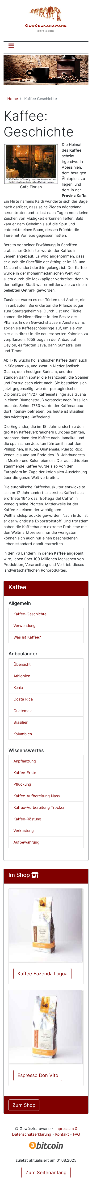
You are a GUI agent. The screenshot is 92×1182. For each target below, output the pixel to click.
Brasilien (20, 722)
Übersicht (22, 664)
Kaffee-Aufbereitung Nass (36, 795)
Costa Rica (23, 699)
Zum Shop (24, 1105)
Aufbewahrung (26, 842)
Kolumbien (22, 733)
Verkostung (23, 830)
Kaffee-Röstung (27, 819)
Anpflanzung (24, 761)
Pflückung (22, 784)
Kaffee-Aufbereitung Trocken (39, 807)
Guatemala (23, 710)
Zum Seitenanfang (46, 1172)
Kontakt (62, 1134)
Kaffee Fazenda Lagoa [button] (42, 973)
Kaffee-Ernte (24, 772)
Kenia (18, 687)
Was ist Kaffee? (27, 637)
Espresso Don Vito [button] (37, 1075)
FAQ (76, 1134)
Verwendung (24, 625)
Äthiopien (21, 676)
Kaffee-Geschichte (29, 614)
